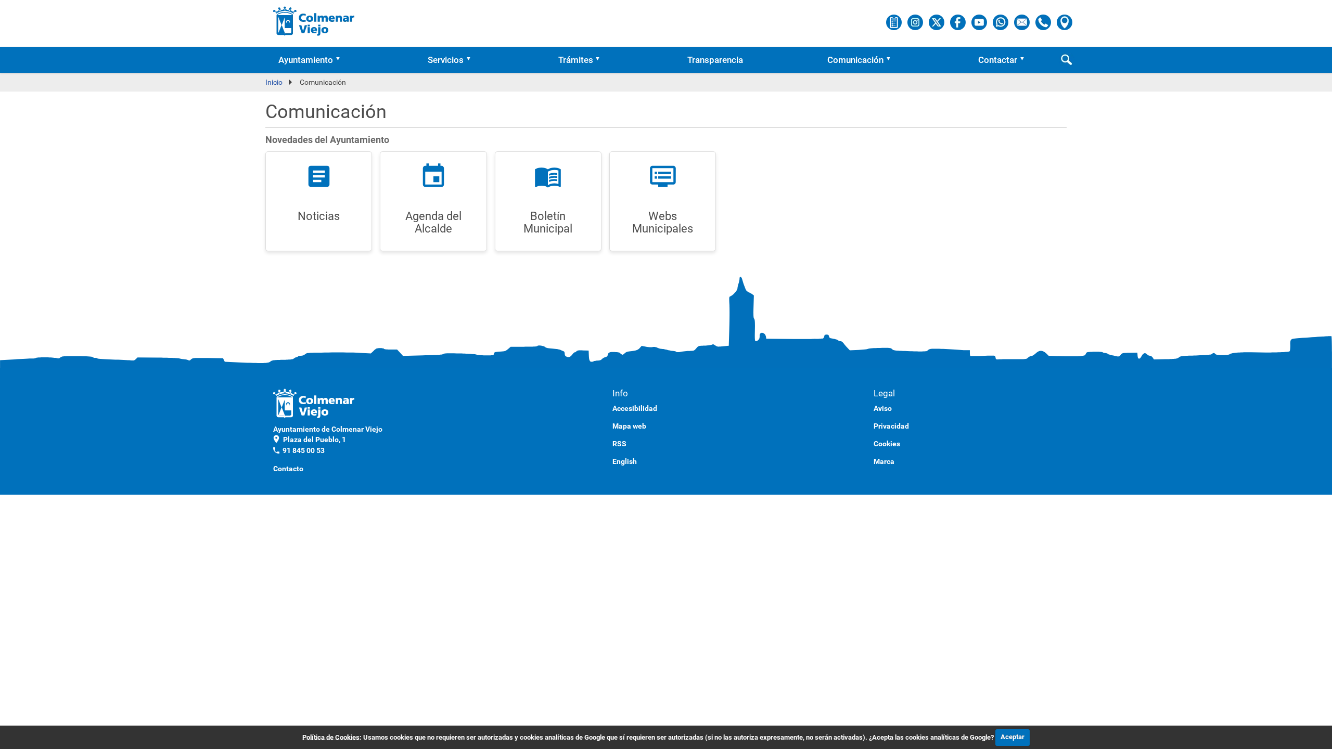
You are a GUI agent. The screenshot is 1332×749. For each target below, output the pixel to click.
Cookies (887, 444)
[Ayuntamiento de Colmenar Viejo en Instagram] (916, 22)
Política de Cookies (331, 737)
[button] (341, 60)
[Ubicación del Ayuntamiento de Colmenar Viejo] (1064, 22)
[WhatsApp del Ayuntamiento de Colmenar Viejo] (1001, 22)
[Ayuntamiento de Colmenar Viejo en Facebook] (958, 22)
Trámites (575, 60)
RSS (619, 444)
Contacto (288, 468)
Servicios (446, 60)
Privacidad (891, 426)
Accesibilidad (634, 408)
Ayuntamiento (305, 60)
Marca (884, 461)
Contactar (997, 60)
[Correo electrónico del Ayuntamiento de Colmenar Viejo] (1022, 22)
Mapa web (629, 426)
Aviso (883, 408)
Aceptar (1012, 737)
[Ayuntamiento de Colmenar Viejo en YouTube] (980, 22)
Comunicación (855, 60)
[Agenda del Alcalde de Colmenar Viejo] (894, 22)
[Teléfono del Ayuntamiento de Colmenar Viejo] (1044, 22)
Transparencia (715, 60)
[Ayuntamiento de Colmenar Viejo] (314, 21)
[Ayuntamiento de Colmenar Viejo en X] (937, 22)
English (624, 461)
